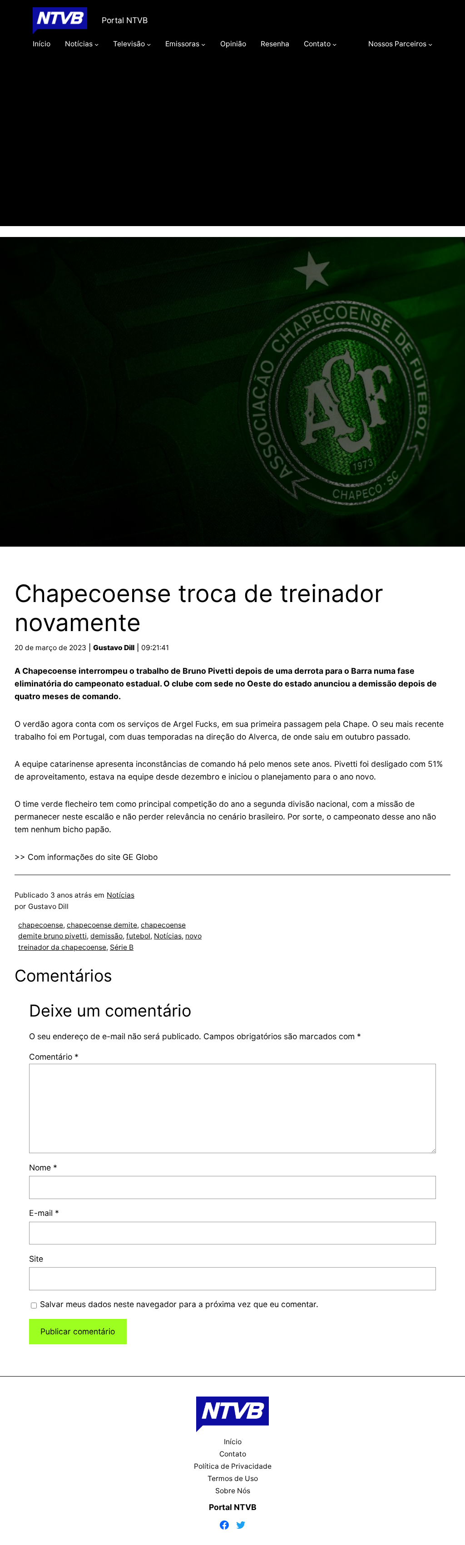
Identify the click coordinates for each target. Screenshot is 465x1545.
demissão (106, 936)
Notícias (120, 895)
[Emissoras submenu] (203, 44)
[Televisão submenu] (149, 44)
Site (36, 1259)
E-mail (44, 1213)
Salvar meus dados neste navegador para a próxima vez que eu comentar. (179, 1304)
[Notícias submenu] (96, 44)
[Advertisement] (232, 150)
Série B (122, 947)
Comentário (54, 1056)
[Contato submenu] (334, 44)
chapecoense (40, 925)
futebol (138, 936)
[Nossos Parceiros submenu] (430, 44)
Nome (43, 1167)
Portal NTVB (125, 20)
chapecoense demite (102, 925)
